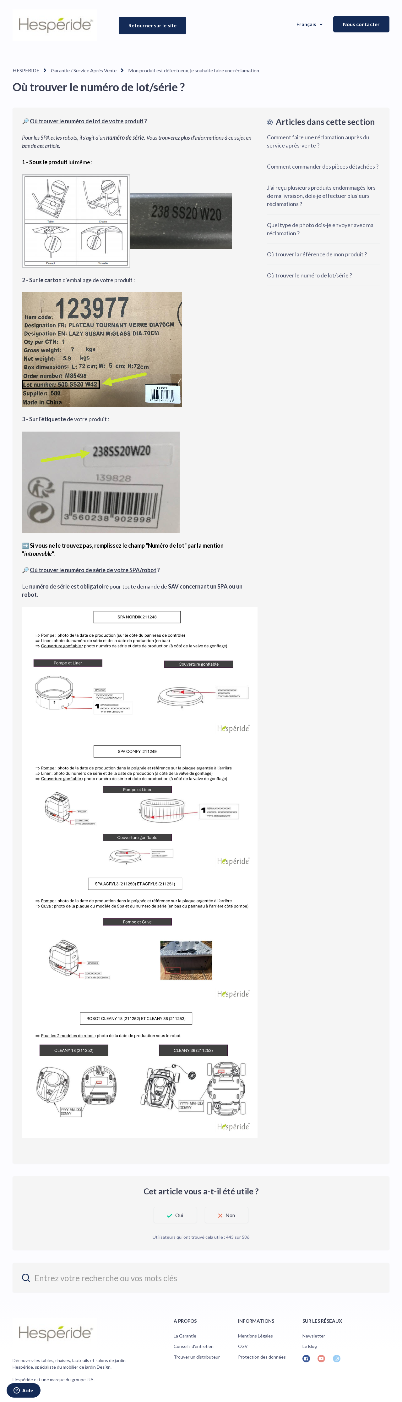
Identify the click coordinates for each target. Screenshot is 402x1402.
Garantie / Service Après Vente (84, 70)
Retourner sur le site (152, 25)
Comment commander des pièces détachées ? (322, 166)
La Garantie (185, 1335)
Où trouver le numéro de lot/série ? (309, 275)
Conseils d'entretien (194, 1346)
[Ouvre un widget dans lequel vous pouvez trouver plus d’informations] (23, 1391)
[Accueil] (55, 25)
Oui (179, 1215)
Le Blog (309, 1346)
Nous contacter (361, 24)
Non (230, 1215)
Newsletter (313, 1335)
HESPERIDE (26, 70)
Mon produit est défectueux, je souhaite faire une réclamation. (194, 70)
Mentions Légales (255, 1335)
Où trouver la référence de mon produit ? (317, 254)
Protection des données (262, 1357)
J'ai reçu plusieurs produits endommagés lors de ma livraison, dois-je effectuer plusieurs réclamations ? (321, 195)
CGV (243, 1346)
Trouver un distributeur (197, 1357)
